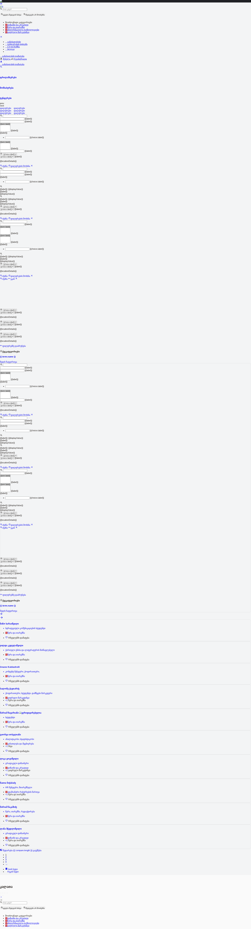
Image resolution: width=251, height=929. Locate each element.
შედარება (17, 850)
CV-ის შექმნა (13, 47)
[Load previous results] (1, 615)
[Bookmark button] (6, 638)
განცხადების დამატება (13, 56)
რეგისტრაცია (20, 59)
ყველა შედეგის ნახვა (12, 15)
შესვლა (7, 59)
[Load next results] (1, 618)
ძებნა (5, 166)
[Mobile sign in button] (1, 62)
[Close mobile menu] (1, 37)
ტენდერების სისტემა (17, 44)
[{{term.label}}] (5, 124)
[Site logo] (1, 6)
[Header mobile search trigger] (1, 67)
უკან (12, 279)
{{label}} (28, 119)
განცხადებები (14, 42)
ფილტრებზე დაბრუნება (14, 346)
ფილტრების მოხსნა (20, 166)
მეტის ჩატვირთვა (8, 362)
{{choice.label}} (37, 137)
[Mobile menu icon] (125, 3)
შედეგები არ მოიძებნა (35, 15)
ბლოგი (11, 49)
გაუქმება (37, 850)
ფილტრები (6, 108)
